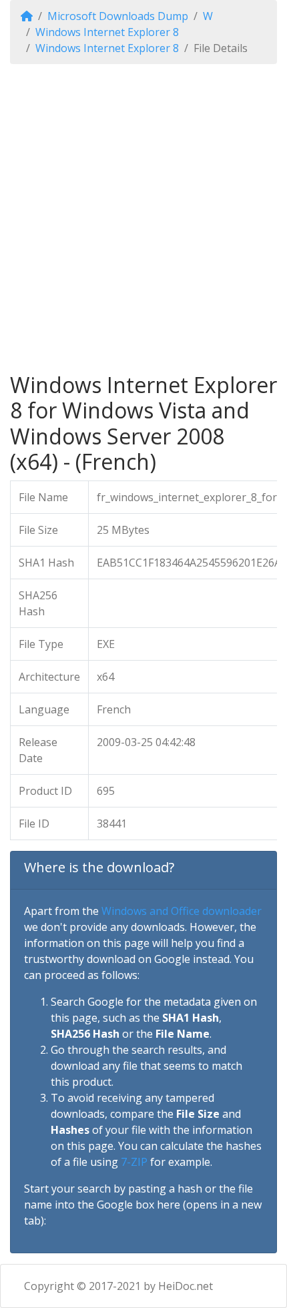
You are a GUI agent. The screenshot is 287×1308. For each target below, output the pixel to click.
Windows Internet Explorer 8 (107, 32)
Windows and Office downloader (181, 911)
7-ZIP (134, 1162)
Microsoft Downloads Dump (117, 16)
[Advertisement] (143, 218)
